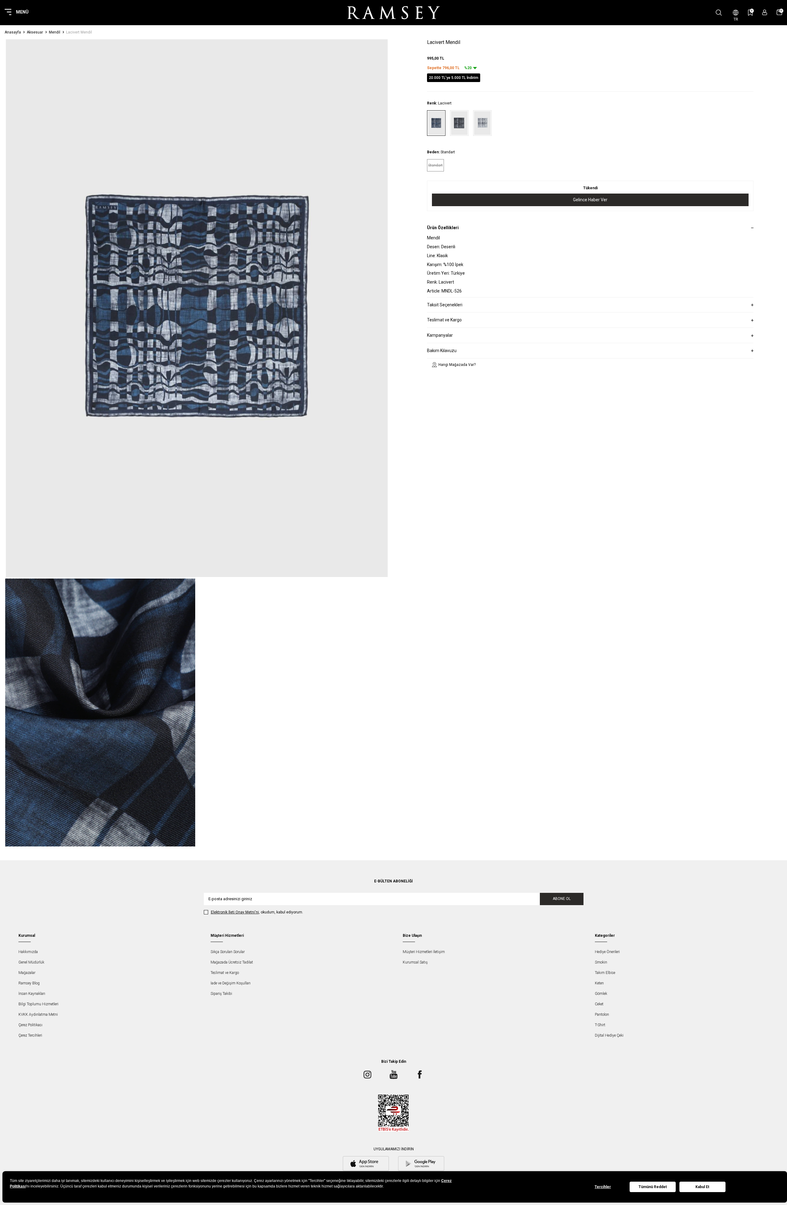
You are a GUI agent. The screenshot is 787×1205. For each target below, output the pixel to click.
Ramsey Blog (29, 983)
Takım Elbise (605, 973)
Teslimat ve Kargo (225, 973)
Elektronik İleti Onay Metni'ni (235, 912)
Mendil (54, 32)
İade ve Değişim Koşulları (231, 983)
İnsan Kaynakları (31, 993)
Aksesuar (35, 32)
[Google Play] (421, 1164)
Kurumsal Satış (415, 962)
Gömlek (601, 993)
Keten (599, 983)
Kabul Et (702, 1187)
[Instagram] (367, 1075)
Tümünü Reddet (653, 1187)
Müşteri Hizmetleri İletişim (424, 952)
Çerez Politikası (30, 1025)
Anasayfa (13, 32)
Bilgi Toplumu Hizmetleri (38, 1004)
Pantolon (602, 1014)
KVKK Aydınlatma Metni (38, 1014)
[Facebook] (419, 1075)
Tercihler (603, 1187)
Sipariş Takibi (221, 993)
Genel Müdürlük (31, 962)
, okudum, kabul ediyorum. (257, 912)
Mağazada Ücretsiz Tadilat (232, 962)
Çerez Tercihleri (30, 1035)
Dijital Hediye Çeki (609, 1035)
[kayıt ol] (764, 12)
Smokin (601, 962)
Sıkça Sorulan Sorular (228, 952)
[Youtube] (393, 1075)
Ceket (599, 1004)
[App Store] (366, 1164)
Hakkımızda (28, 952)
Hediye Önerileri (607, 952)
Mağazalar (26, 973)
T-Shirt (600, 1025)
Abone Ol (562, 899)
